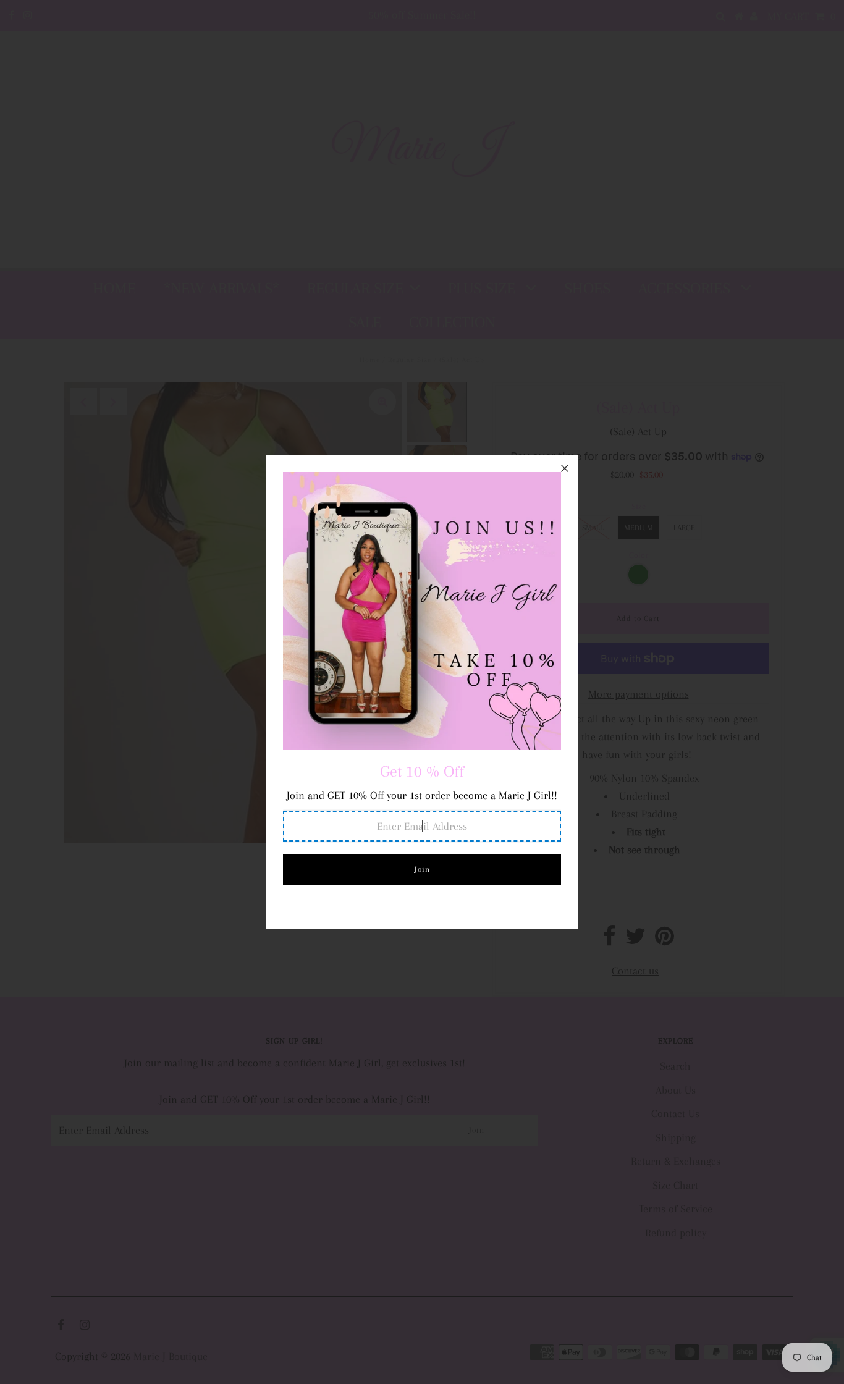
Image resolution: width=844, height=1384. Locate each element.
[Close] (564, 468)
